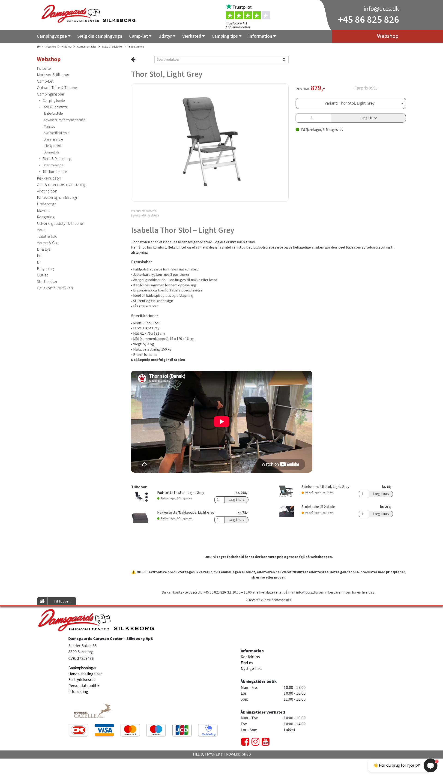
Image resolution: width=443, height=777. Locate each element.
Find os (247, 663)
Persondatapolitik (83, 686)
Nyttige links (251, 669)
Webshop (50, 47)
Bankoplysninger (82, 668)
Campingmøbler (86, 47)
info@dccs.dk (381, 8)
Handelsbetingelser (85, 674)
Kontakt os (250, 657)
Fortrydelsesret (81, 680)
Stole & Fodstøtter (112, 47)
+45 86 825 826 (368, 20)
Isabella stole (136, 47)
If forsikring (78, 692)
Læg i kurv (369, 117)
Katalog (66, 47)
